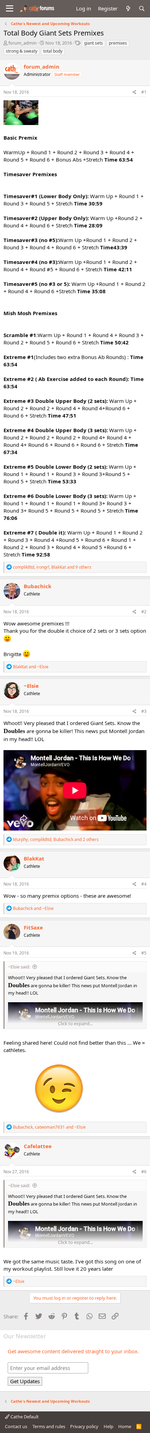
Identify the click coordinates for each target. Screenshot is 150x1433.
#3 (144, 711)
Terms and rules (48, 1426)
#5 (144, 953)
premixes (118, 43)
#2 (144, 612)
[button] (9, 8)
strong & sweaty (21, 51)
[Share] (134, 92)
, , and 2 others (56, 839)
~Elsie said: (19, 967)
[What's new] (128, 8)
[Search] (142, 8)
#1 (144, 92)
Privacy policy (84, 1426)
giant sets (93, 43)
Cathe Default (24, 1416)
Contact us (16, 1426)
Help (108, 1426)
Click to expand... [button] (75, 1023)
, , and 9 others (52, 567)
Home (124, 1426)
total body (52, 51)
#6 (144, 1172)
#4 (144, 884)
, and (49, 1127)
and (30, 667)
